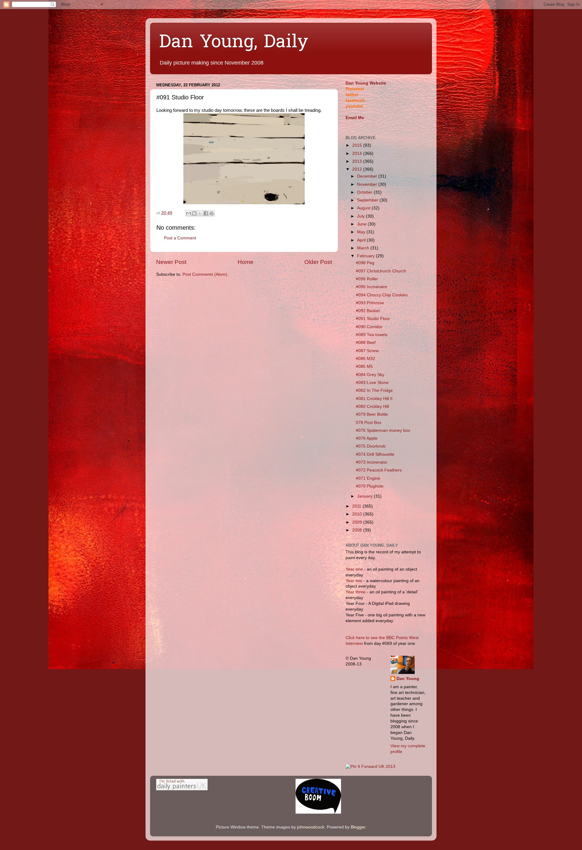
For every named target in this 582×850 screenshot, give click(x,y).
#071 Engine (368, 478)
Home (245, 262)
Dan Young (407, 678)
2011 (357, 506)
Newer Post (171, 262)
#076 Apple (366, 438)
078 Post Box (368, 422)
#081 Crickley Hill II (374, 398)
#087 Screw (367, 350)
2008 (357, 530)
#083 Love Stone (372, 382)
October (365, 192)
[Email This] (189, 213)
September (368, 200)
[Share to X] (200, 213)
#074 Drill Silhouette (375, 454)
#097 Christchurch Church (381, 271)
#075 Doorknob (371, 446)
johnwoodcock (310, 827)
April (362, 240)
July (361, 216)
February (366, 256)
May (361, 232)
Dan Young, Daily (233, 42)
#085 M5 (364, 366)
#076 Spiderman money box (383, 430)
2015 (357, 145)
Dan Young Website (366, 83)
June (362, 224)
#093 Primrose (370, 303)
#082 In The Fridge (374, 390)
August (364, 208)
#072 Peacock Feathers (379, 470)
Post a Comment (180, 238)
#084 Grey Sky (370, 374)
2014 (357, 153)
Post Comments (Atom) (204, 274)
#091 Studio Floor (373, 318)
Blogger (358, 827)
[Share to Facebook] (206, 213)
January (365, 496)
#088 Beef (366, 342)
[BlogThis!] (194, 213)
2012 (357, 169)
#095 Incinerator (371, 287)
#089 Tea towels (371, 334)
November (367, 184)
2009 (357, 522)
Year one (355, 569)
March (363, 248)
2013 (357, 161)
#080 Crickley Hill (372, 406)
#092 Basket (368, 310)
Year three (356, 592)
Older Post (318, 262)
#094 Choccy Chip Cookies (382, 295)
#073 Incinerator (371, 462)
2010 (357, 514)
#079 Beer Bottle (372, 414)
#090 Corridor (369, 327)
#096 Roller (367, 279)
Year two (354, 580)
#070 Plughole (369, 486)
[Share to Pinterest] (212, 213)
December (367, 176)
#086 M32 (365, 358)
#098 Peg (365, 263)
